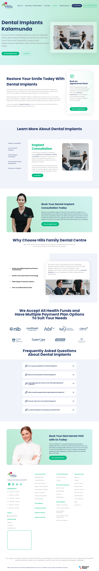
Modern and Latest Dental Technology (25, 276)
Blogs (75, 502)
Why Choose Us (78, 492)
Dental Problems (37, 5)
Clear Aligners (39, 503)
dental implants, (25, 104)
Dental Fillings (60, 497)
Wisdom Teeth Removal (41, 486)
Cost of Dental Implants (62, 508)
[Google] (17, 484)
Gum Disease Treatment (41, 489)
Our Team (47, 5)
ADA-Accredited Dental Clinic (22, 287)
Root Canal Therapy (40, 483)
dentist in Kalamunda (76, 93)
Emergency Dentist (40, 508)
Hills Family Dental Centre (14, 567)
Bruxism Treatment (40, 492)
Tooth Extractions (39, 480)
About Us (19, 5)
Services (54, 5)
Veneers (58, 480)
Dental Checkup (39, 499)
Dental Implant (60, 502)
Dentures (58, 494)
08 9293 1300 (77, 5)
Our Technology (78, 499)
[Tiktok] (21, 484)
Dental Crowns (60, 488)
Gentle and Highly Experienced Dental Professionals (25, 269)
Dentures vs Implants (62, 520)
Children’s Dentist (40, 517)
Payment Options (64, 5)
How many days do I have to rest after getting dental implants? (45, 383)
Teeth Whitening (60, 477)
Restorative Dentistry (62, 485)
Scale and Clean (39, 477)
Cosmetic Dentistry (62, 474)
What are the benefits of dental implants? (42, 375)
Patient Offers (78, 486)
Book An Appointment (90, 5)
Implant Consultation (62, 505)
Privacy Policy (52, 567)
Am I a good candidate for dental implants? (42, 366)
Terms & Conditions (42, 567)
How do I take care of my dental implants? (42, 401)
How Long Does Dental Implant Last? (62, 516)
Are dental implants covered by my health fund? (44, 410)
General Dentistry (40, 474)
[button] (25, 269)
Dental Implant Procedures (60, 511)
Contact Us (77, 505)
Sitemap (65, 567)
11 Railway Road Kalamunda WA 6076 (17, 480)
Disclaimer (59, 567)
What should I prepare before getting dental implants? (46, 392)
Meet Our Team (78, 483)
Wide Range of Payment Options (23, 282)
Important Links (79, 474)
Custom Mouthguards (41, 495)
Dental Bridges (60, 491)
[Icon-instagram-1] (13, 484)
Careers (76, 480)
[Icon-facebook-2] (9, 484)
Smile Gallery (28, 5)
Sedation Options (40, 512)
